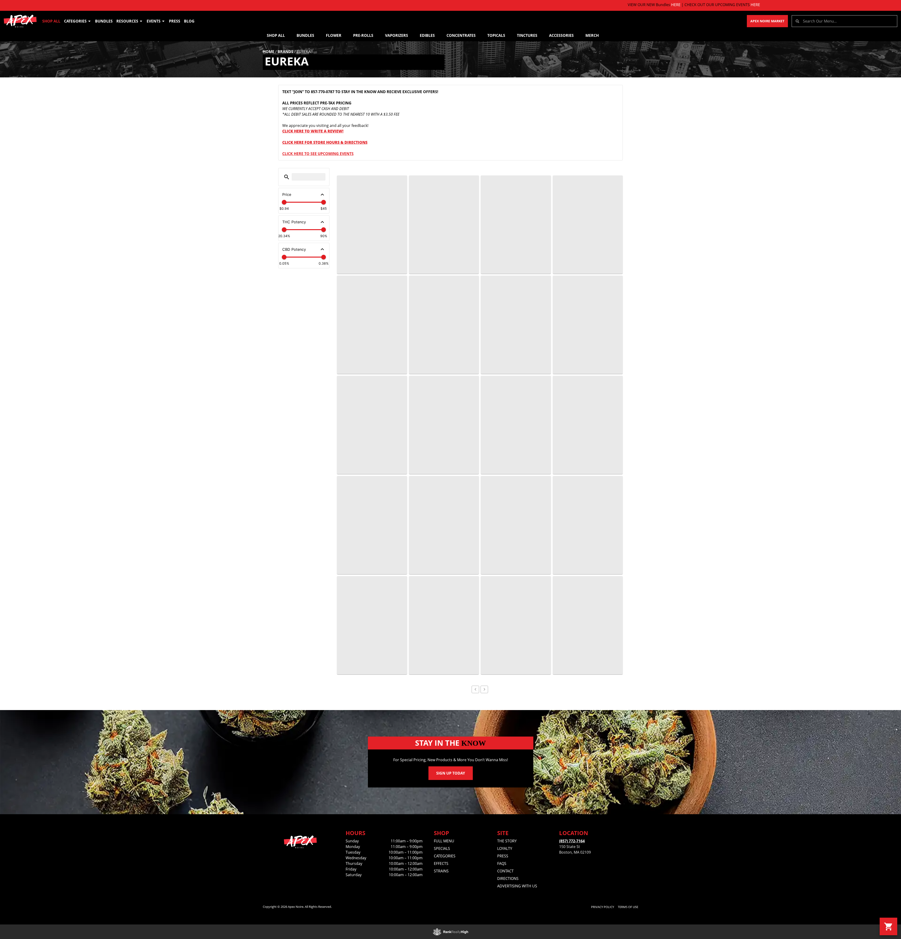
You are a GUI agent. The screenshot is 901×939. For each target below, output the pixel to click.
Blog (189, 21)
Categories (75, 21)
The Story (507, 841)
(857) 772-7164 (572, 841)
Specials (442, 848)
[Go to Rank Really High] (450, 931)
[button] (287, 177)
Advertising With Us (517, 886)
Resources (127, 21)
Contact (505, 871)
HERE (596, 4)
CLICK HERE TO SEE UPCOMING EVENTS (318, 153)
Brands (285, 51)
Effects (441, 863)
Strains (441, 871)
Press (174, 21)
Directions (508, 878)
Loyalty (504, 848)
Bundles (104, 21)
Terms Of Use (628, 907)
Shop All (51, 21)
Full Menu (444, 841)
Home (268, 51)
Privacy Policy (602, 907)
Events (153, 21)
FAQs (501, 863)
